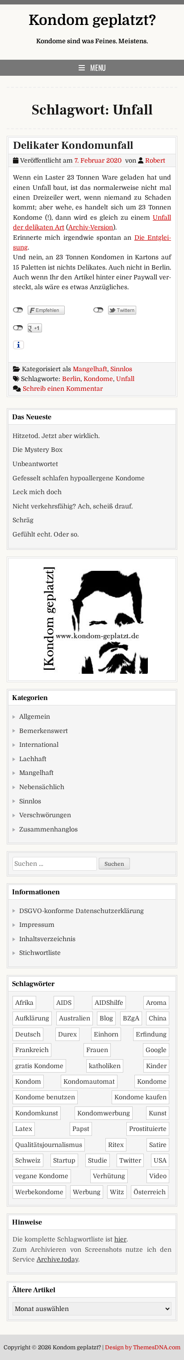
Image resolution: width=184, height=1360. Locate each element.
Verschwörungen (45, 815)
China (158, 1018)
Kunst (158, 1113)
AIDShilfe (109, 1002)
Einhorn (106, 1034)
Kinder (156, 1065)
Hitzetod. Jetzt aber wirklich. (56, 435)
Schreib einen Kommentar (63, 388)
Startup (64, 1160)
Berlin (71, 378)
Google (156, 1049)
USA (160, 1160)
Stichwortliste (40, 952)
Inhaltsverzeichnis (47, 938)
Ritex (116, 1144)
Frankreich (32, 1049)
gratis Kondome (39, 1065)
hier (120, 1239)
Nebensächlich (41, 787)
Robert (155, 160)
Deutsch (28, 1034)
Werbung (86, 1192)
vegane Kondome (41, 1176)
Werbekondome (39, 1192)
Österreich (150, 1192)
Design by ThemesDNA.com (142, 1347)
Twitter (130, 1160)
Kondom (28, 1081)
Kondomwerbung (103, 1113)
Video (158, 1176)
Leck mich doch (37, 492)
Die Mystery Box (38, 449)
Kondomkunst (36, 1113)
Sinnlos (121, 369)
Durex (67, 1034)
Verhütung (109, 1176)
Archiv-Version (90, 227)
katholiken (105, 1065)
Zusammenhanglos (48, 829)
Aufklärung (32, 1018)
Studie (97, 1160)
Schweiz (28, 1160)
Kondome (98, 378)
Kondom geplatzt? (92, 20)
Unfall (125, 378)
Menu (98, 67)
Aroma (156, 1002)
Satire (158, 1144)
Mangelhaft (90, 369)
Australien (74, 1018)
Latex (23, 1128)
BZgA (131, 1018)
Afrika (24, 1002)
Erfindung (151, 1034)
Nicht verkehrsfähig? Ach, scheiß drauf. (73, 506)
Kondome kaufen (140, 1097)
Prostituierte (148, 1128)
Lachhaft (32, 758)
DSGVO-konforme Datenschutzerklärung (81, 910)
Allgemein (34, 716)
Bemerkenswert (43, 730)
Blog (106, 1018)
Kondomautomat (89, 1081)
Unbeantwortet (35, 463)
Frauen (97, 1049)
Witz (117, 1192)
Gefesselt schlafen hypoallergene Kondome (79, 478)
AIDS (63, 1002)
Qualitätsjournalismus (48, 1144)
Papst (80, 1128)
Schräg (23, 520)
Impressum (36, 924)
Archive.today (57, 1259)
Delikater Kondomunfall (73, 145)
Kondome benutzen (45, 1097)
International (39, 744)
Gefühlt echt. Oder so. (46, 534)
